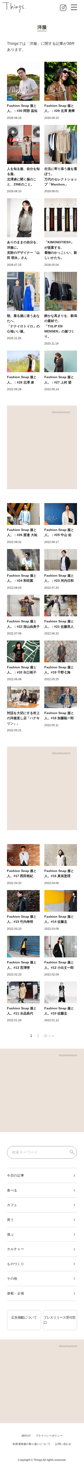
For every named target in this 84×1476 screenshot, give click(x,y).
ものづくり (15, 1264)
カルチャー (15, 1249)
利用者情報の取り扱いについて (31, 1444)
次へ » (49, 1036)
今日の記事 (15, 1175)
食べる (12, 1190)
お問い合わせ (63, 1444)
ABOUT (26, 1435)
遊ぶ (10, 1234)
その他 (12, 1278)
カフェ (12, 1205)
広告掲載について (24, 1317)
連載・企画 (15, 1293)
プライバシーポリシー (49, 1435)
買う (10, 1220)
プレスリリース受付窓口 (60, 1320)
